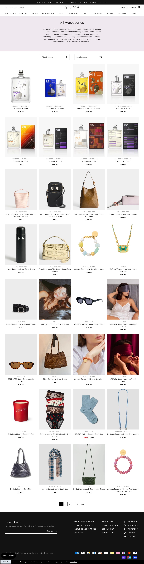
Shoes (35, 13)
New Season (10, 13)
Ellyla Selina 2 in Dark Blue (21, 489)
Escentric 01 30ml (55, 161)
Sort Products (82, 57)
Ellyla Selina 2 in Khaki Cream (55, 379)
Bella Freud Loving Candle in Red (21, 434)
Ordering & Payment (84, 521)
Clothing (23, 13)
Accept (6, 562)
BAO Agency (20, 553)
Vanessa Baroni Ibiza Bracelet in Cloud (89, 269)
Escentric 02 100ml (21, 161)
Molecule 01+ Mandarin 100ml (89, 108)
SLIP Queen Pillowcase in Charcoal (55, 324)
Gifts (61, 13)
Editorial (122, 13)
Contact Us (107, 533)
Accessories (48, 13)
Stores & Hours (110, 525)
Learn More (73, 562)
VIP (85, 13)
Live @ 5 (109, 13)
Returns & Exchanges (85, 529)
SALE (134, 13)
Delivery (78, 533)
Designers (73, 13)
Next (82, 504)
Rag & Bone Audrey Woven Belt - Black (21, 324)
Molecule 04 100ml (89, 161)
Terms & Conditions (84, 525)
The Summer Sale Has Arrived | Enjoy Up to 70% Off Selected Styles (72, 2)
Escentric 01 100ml (123, 161)
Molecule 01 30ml (123, 108)
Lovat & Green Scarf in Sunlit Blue (55, 489)
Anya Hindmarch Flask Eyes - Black (21, 269)
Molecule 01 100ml (21, 108)
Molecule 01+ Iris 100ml (55, 108)
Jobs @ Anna (108, 529)
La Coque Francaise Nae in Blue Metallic (123, 434)
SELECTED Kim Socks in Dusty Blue (89, 434)
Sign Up (50, 531)
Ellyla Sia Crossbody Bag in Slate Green (89, 489)
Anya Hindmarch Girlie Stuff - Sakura (123, 214)
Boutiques (97, 13)
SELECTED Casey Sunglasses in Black (89, 324)
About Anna (107, 521)
